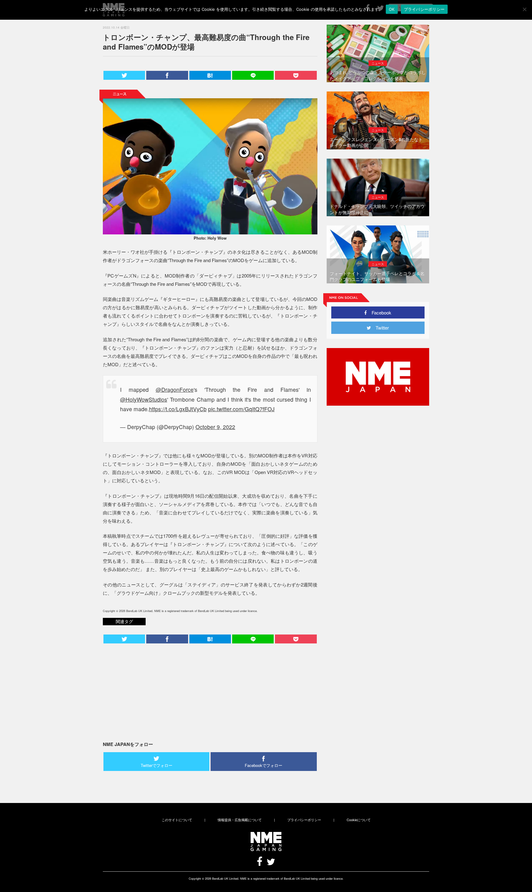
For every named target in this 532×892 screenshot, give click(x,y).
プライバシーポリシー (304, 819)
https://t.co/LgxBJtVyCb (178, 409)
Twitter (380, 327)
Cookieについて (359, 819)
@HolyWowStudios (143, 399)
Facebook (379, 312)
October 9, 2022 (215, 427)
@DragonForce (175, 389)
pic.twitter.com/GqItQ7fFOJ (241, 409)
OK (392, 9)
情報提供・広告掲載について (240, 819)
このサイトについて (177, 819)
